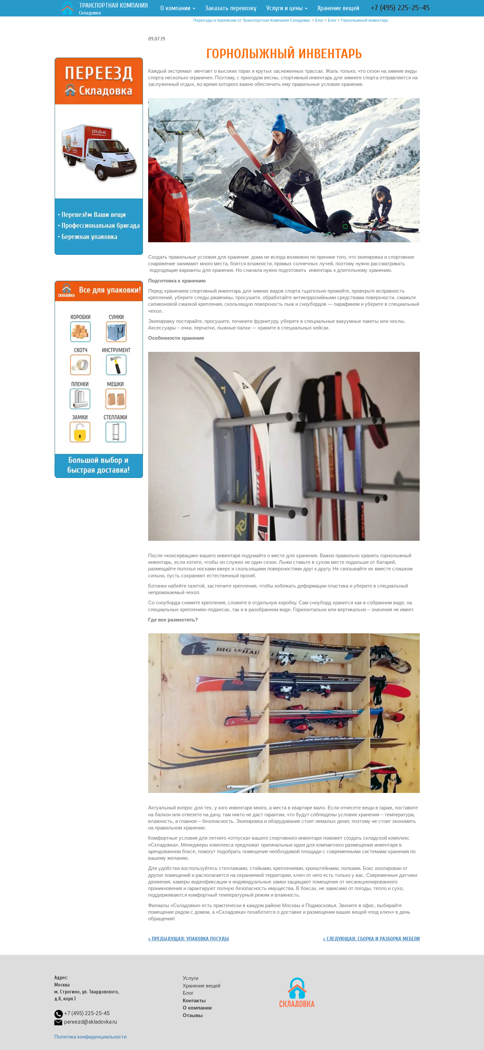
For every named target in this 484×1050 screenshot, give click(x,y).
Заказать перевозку (230, 8)
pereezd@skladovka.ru (90, 1022)
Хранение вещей (338, 8)
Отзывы (193, 1015)
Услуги (190, 978)
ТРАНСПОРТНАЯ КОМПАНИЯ (113, 9)
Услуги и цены (285, 8)
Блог (332, 20)
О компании (176, 8)
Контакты (194, 1000)
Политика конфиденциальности (90, 1036)
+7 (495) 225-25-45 (400, 7)
